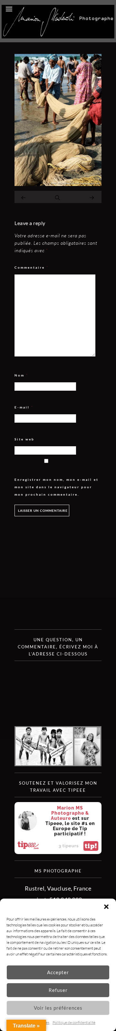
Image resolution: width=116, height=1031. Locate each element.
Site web (24, 439)
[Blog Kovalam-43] (58, 183)
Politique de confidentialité (74, 1022)
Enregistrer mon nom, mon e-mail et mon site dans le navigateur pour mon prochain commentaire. (57, 487)
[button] (106, 906)
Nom (21, 375)
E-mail (24, 407)
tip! (91, 846)
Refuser (58, 990)
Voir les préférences (58, 1008)
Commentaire (32, 267)
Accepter (58, 972)
